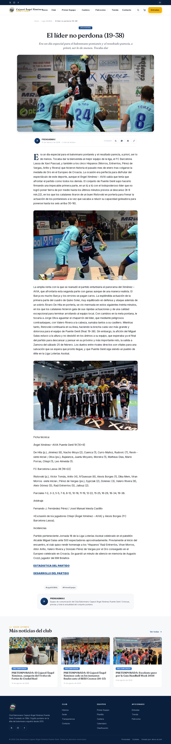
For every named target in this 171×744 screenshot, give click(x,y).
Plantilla (100, 714)
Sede (64, 714)
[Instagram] (14, 2)
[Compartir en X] (115, 140)
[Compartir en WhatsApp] (121, 140)
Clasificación (102, 728)
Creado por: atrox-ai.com (151, 739)
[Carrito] (144, 10)
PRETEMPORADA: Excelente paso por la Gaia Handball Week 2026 (136, 674)
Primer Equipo (69, 10)
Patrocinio (101, 10)
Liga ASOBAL (47, 21)
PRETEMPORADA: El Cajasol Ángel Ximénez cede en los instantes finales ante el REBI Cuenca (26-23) (85, 675)
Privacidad (126, 739)
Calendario (102, 723)
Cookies (135, 739)
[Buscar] (138, 10)
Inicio (45, 10)
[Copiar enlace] (134, 140)
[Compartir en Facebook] (127, 140)
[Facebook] (18, 2)
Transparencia (68, 719)
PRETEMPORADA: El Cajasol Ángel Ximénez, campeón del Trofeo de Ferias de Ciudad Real (33, 675)
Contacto (126, 10)
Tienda (115, 10)
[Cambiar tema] (160, 3)
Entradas (155, 10)
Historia (65, 710)
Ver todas (154, 632)
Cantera (86, 10)
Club (53, 10)
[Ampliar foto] (85, 93)
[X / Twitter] (10, 2)
